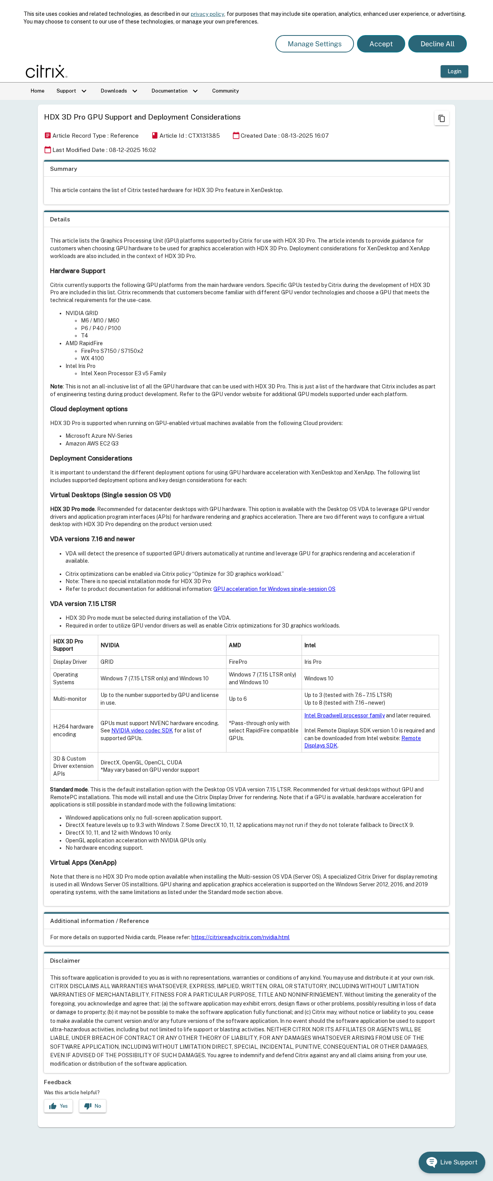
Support (73, 91)
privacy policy (207, 14)
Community (225, 91)
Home (37, 91)
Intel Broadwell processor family (344, 715)
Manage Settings (315, 44)
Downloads (120, 91)
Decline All (437, 44)
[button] (452, 1162)
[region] (246, 182)
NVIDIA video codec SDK (142, 730)
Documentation (176, 91)
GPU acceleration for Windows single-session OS (274, 589)
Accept (381, 44)
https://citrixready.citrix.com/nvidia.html (240, 937)
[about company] (49, 71)
